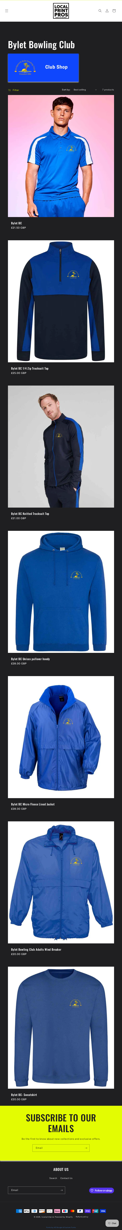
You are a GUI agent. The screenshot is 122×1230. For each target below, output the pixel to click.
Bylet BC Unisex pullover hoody (30, 659)
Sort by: (66, 89)
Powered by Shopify (64, 1217)
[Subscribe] (85, 1148)
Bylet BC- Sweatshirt (24, 1094)
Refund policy (82, 1217)
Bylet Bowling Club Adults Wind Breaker (36, 949)
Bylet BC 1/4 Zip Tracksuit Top (30, 368)
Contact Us (66, 1178)
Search (53, 1178)
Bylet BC (16, 223)
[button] (6, 10)
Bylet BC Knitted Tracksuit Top (30, 513)
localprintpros (47, 1217)
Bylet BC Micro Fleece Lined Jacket (33, 804)
